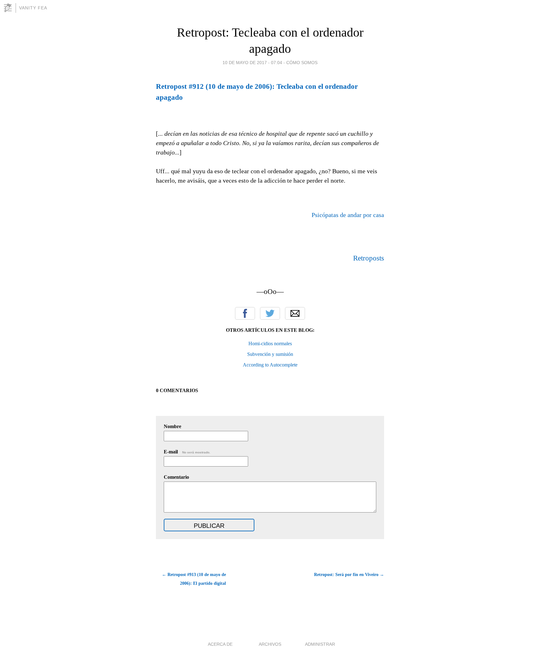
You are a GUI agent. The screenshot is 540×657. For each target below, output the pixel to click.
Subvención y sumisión (270, 354)
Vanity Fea (33, 7)
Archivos (270, 644)
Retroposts (368, 258)
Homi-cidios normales (270, 343)
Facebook (245, 313)
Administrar (320, 644)
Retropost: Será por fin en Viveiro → (349, 574)
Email (295, 313)
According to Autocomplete (270, 364)
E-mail (187, 451)
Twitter (270, 313)
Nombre (172, 426)
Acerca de (220, 644)
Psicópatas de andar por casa (348, 214)
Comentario (176, 477)
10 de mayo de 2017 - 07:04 (252, 62)
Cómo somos (302, 62)
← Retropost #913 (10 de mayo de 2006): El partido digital (194, 579)
